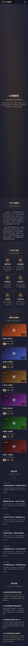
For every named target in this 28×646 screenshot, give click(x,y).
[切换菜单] (24, 2)
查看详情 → (5, 492)
